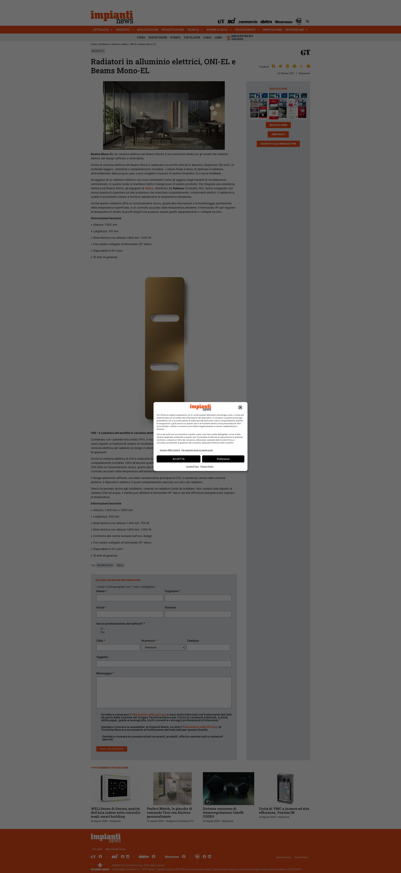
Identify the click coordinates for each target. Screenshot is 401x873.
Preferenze (223, 458)
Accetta (179, 459)
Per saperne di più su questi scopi (197, 450)
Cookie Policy (192, 466)
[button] (240, 407)
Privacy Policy (206, 466)
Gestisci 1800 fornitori (170, 450)
